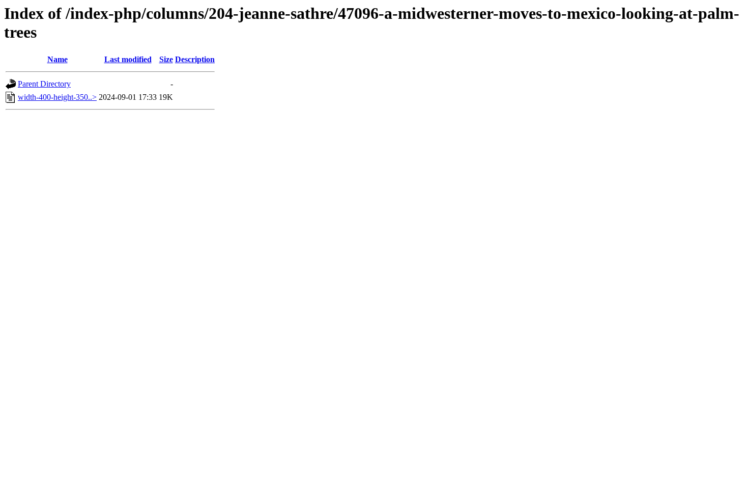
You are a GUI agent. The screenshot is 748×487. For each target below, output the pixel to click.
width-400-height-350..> (57, 97)
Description (195, 59)
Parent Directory (44, 83)
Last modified (128, 59)
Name (57, 59)
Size (166, 59)
